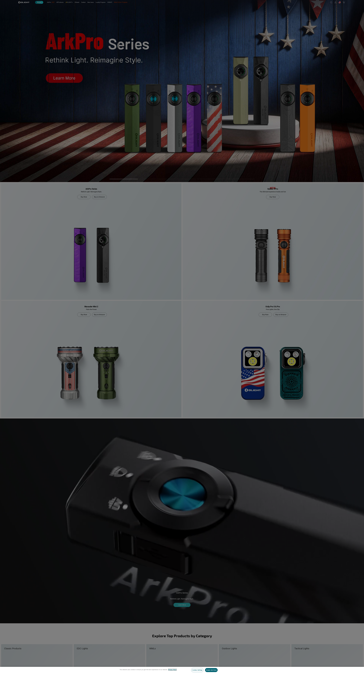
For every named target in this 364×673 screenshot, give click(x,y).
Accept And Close (211, 670)
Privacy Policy (172, 669)
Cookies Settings (197, 670)
